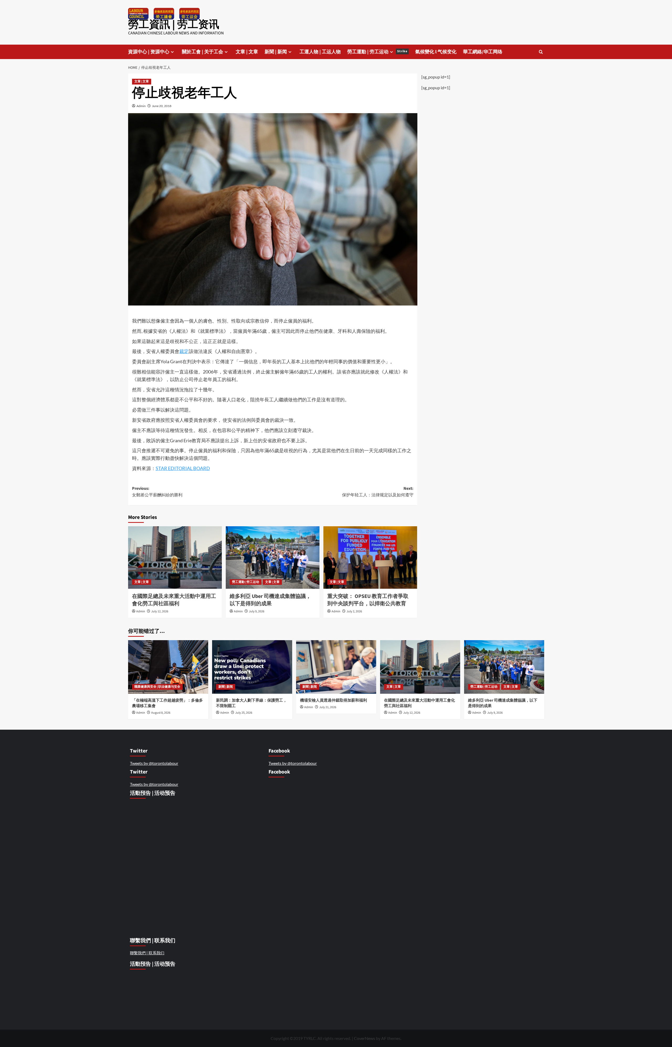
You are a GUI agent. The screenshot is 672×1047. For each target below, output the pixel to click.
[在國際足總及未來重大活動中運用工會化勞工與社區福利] (175, 557)
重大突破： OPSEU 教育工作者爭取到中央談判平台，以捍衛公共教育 (367, 600)
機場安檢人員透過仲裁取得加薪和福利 (334, 700)
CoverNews (364, 1038)
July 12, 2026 (159, 611)
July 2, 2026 (354, 611)
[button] (541, 51)
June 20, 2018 (161, 106)
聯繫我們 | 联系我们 (147, 952)
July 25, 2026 (243, 713)
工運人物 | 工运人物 (320, 52)
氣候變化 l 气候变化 (435, 52)
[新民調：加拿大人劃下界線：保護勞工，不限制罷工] (252, 666)
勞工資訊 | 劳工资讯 (173, 24)
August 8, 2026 (160, 713)
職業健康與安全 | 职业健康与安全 (157, 687)
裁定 (184, 351)
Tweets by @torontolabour (154, 763)
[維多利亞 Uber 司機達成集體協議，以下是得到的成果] (272, 557)
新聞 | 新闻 (276, 52)
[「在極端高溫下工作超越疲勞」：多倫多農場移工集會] (168, 666)
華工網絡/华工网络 (482, 52)
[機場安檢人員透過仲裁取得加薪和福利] (336, 666)
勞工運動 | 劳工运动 (377, 52)
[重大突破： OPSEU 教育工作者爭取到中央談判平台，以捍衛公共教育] (370, 557)
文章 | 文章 (247, 52)
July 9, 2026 (256, 611)
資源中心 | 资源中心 (148, 52)
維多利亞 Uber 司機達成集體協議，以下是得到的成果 (270, 600)
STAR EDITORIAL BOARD (183, 468)
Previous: (157, 492)
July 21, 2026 (327, 707)
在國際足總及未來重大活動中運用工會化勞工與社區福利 (174, 600)
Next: (377, 492)
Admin (141, 106)
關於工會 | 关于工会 (202, 52)
